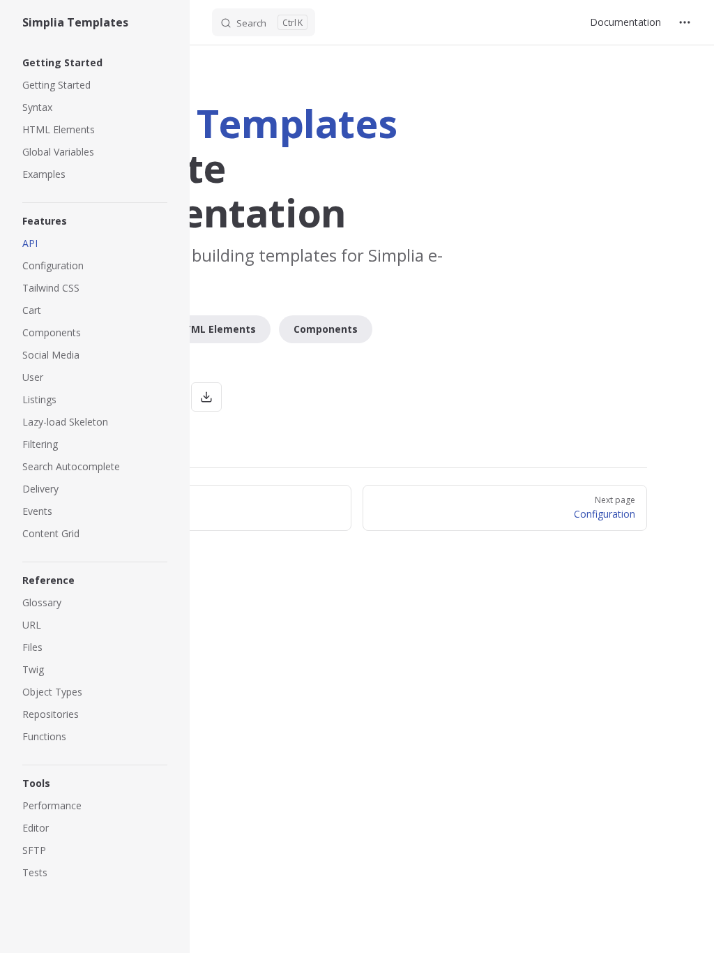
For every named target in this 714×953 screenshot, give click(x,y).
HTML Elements (216, 329)
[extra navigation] (684, 22)
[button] (94, 63)
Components (326, 329)
